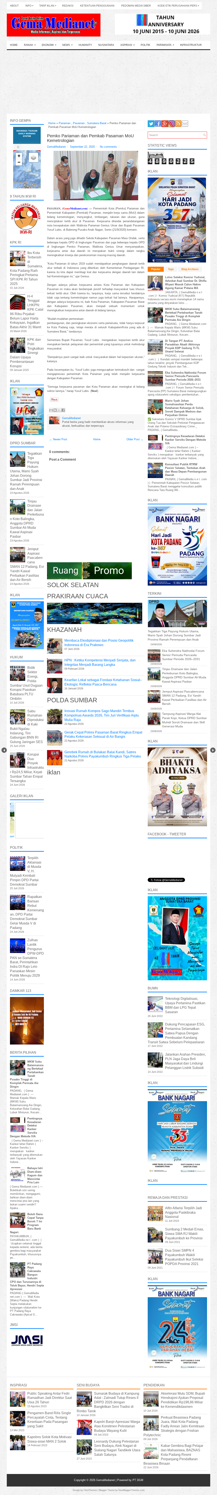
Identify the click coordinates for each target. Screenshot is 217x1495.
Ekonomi (49, 44)
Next (213, 750)
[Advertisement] (108, 82)
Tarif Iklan (47, 5)
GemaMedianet (106, 1480)
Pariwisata (165, 44)
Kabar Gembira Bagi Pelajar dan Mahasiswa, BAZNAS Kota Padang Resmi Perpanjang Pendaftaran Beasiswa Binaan (173, 1454)
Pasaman (79, 123)
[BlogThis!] (55, 410)
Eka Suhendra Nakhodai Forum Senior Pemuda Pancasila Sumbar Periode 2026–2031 (185, 376)
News (67, 44)
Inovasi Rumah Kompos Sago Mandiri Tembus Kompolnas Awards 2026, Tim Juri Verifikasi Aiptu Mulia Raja (101, 715)
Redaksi (67, 5)
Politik (145, 44)
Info (29, 5)
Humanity (85, 44)
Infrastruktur (191, 44)
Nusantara (106, 44)
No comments (108, 146)
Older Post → (135, 439)
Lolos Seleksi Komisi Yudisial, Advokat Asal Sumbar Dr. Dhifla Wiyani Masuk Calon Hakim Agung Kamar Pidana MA (185, 283)
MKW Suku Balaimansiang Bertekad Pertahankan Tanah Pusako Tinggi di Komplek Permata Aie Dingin (183, 314)
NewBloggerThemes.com (131, 1490)
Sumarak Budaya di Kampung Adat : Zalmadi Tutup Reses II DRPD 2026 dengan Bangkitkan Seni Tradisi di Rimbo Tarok (108, 1402)
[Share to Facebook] (63, 410)
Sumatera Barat (96, 123)
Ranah (30, 44)
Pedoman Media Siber (136, 5)
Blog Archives (190, 269)
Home (14, 44)
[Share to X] (59, 410)
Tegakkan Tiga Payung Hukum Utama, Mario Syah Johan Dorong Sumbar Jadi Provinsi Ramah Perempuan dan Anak (26, 471)
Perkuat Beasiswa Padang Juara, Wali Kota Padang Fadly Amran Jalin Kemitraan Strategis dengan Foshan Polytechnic (173, 1426)
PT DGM (137, 1480)
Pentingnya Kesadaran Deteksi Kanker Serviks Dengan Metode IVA (185, 440)
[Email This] (51, 410)
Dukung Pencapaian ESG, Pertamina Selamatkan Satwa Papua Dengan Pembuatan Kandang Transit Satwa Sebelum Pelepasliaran (176, 1033)
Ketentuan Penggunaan (97, 5)
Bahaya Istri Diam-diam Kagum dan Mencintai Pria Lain (35, 1175)
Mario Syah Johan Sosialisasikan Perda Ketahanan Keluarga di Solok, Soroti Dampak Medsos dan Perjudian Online (184, 408)
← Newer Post (58, 439)
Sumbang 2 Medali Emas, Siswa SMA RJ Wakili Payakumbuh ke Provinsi (184, 1233)
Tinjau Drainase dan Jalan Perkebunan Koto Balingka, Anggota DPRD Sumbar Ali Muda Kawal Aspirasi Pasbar (27, 518)
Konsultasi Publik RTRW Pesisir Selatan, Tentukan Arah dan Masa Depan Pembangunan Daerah (186, 470)
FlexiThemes (90, 1490)
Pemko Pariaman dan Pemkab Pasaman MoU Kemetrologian (90, 138)
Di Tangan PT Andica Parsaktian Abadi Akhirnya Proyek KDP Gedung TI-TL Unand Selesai (182, 346)
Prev (4, 750)
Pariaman (64, 123)
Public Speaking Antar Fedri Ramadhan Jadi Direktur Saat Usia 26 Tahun (49, 1398)
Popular (155, 269)
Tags (171, 269)
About (14, 5)
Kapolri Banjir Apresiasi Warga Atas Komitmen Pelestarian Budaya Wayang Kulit (117, 1426)
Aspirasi (127, 44)
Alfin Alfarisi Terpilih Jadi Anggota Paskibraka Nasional (183, 1212)
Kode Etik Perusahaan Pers (178, 5)
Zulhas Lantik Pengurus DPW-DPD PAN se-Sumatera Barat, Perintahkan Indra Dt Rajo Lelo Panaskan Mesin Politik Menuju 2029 (27, 957)
